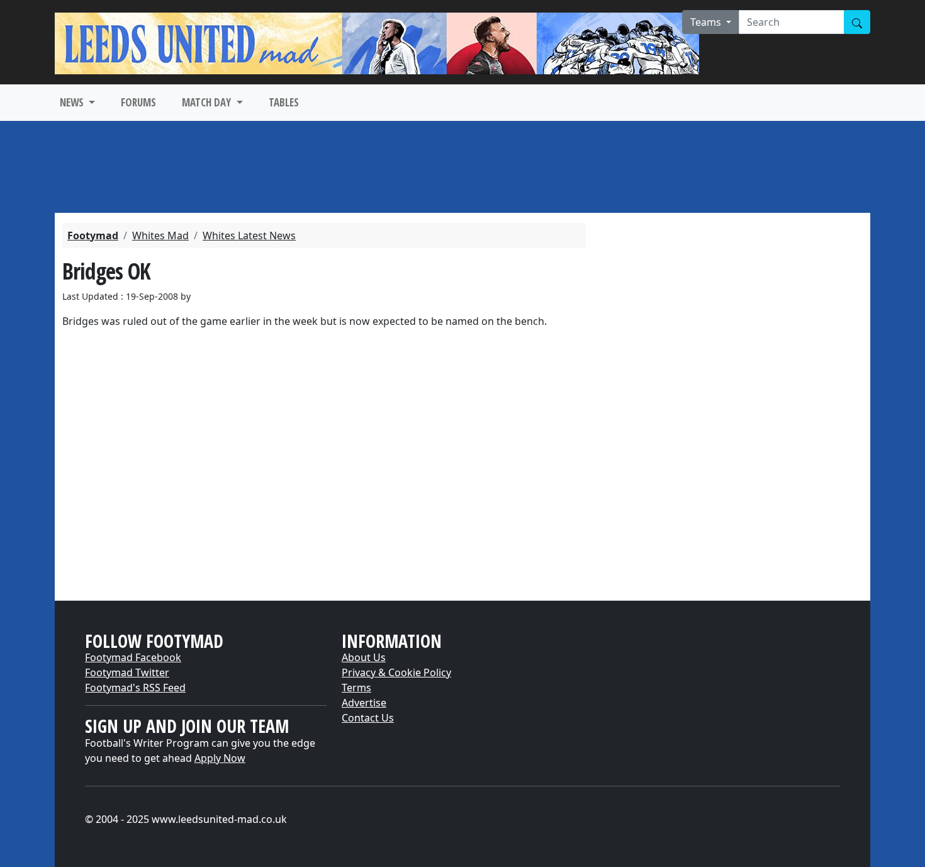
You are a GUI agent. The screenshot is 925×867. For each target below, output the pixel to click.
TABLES (284, 102)
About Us (364, 657)
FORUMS (138, 102)
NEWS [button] (73, 102)
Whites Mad (160, 235)
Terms (356, 687)
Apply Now (219, 758)
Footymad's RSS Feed (135, 687)
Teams (707, 22)
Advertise (364, 703)
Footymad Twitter (127, 672)
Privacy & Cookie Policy (396, 672)
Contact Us (368, 718)
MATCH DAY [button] (207, 102)
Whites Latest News (249, 235)
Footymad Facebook (133, 657)
